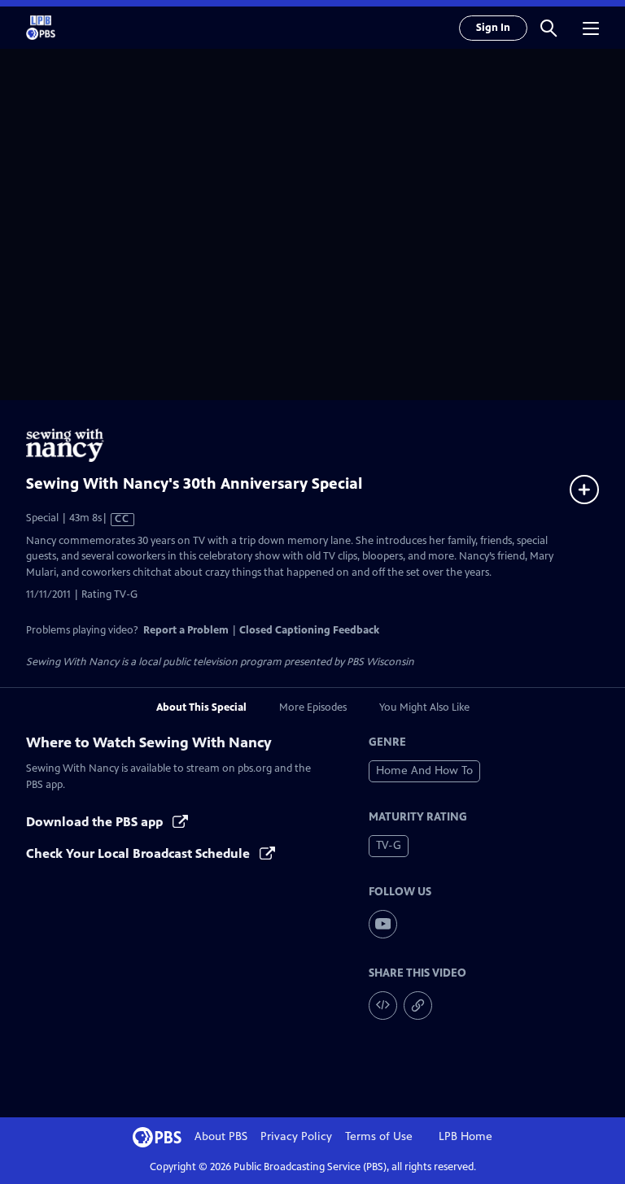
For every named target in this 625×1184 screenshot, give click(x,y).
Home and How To (424, 770)
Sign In (493, 27)
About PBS (220, 1136)
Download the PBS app (96, 821)
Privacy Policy (296, 1136)
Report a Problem (186, 630)
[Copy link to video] (418, 1005)
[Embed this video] (383, 1005)
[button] (548, 28)
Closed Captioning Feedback (309, 630)
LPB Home (465, 1136)
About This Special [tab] (201, 707)
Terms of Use (379, 1136)
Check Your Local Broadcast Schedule (139, 853)
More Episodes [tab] (313, 707)
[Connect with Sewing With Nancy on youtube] (383, 924)
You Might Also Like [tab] (424, 707)
